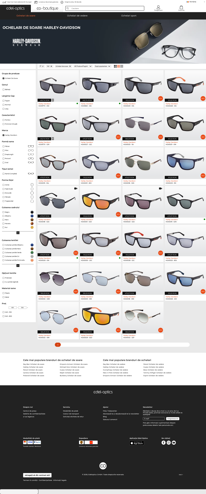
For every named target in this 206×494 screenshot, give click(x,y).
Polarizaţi (8, 278)
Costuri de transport (71, 414)
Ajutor (105, 407)
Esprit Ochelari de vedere (153, 376)
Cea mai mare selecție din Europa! (19, 2)
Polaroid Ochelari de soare (33, 376)
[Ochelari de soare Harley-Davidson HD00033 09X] (100, 277)
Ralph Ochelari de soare (69, 373)
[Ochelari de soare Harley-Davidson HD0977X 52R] (58, 123)
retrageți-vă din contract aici (37, 475)
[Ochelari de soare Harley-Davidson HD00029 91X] (185, 161)
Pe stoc (7, 120)
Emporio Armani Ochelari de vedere (117, 376)
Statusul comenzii (110, 419)
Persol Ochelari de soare (32, 370)
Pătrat (7, 146)
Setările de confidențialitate (34, 414)
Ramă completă (11, 174)
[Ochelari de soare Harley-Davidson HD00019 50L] (58, 161)
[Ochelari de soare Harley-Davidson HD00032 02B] (58, 277)
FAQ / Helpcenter (110, 411)
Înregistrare (158, 10)
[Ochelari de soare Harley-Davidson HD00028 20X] (185, 277)
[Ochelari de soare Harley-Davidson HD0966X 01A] (100, 84)
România (193, 2)
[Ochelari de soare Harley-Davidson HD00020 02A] (143, 200)
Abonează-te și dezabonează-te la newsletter (121, 414)
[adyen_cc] (25, 442)
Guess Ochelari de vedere (153, 367)
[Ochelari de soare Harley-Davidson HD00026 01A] (58, 239)
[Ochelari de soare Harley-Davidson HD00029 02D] (100, 316)
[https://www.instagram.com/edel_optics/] (169, 443)
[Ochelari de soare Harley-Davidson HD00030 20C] (100, 239)
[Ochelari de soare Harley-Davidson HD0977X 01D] (58, 84)
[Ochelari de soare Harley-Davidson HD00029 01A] (143, 84)
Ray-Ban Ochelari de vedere (114, 364)
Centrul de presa (29, 411)
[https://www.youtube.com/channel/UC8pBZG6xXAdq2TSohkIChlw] (174, 443)
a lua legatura (28, 417)
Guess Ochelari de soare (69, 370)
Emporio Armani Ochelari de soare (74, 364)
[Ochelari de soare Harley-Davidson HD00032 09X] (58, 316)
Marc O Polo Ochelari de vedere (115, 373)
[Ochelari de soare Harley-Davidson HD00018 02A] (58, 200)
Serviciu (66, 407)
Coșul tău (181, 10)
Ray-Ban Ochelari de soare (33, 364)
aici (171, 425)
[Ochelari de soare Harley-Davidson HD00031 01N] (185, 123)
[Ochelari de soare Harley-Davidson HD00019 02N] (185, 200)
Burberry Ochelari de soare (70, 376)
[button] (15, 8)
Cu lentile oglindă (11, 282)
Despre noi (28, 407)
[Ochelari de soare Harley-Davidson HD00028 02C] (143, 239)
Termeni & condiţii (30, 480)
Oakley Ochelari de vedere (113, 367)
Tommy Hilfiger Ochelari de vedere (157, 373)
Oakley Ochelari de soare (33, 367)
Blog (105, 417)
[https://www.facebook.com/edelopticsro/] (164, 443)
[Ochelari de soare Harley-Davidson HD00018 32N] (143, 161)
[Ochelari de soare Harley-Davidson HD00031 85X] (100, 161)
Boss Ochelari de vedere (153, 370)
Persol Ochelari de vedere (153, 364)
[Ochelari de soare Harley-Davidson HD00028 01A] (185, 84)
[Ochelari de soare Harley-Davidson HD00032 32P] (143, 316)
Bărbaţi (7, 89)
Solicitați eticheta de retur (73, 417)
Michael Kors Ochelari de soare (72, 367)
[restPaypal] (37, 442)
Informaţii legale (59, 480)
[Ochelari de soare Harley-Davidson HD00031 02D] (100, 200)
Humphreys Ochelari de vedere (115, 370)
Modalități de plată (70, 411)
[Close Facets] (18, 66)
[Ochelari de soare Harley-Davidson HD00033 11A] (143, 123)
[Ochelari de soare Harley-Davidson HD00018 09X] (143, 277)
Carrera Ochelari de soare (33, 373)
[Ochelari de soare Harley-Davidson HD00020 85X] (185, 239)
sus (180, 474)
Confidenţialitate (45, 480)
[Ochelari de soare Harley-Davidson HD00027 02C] (100, 123)
